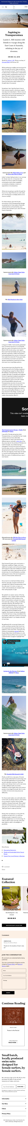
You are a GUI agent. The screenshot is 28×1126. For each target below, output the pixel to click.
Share (3, 869)
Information (5, 1099)
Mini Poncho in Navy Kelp (15, 299)
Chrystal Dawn (6, 62)
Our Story (5, 1104)
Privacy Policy (11, 964)
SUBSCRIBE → (20, 1086)
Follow (4, 1109)
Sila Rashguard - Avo (12, 912)
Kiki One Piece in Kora (19, 537)
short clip (19, 441)
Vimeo (11, 431)
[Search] (6, 7)
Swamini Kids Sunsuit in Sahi (15, 774)
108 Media (5, 431)
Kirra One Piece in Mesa (15, 174)
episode (16, 631)
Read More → (13, 1042)
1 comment (7, 866)
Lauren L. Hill (10, 60)
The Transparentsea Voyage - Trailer (12, 430)
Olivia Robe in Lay (18, 172)
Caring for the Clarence (10, 671)
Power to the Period (13, 1030)
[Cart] (25, 7)
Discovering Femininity (10, 850)
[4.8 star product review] (12, 917)
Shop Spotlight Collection (14, 925)
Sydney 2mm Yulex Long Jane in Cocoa (16, 273)
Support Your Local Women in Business (14, 856)
